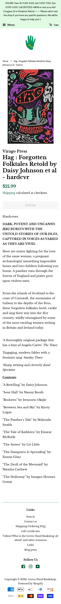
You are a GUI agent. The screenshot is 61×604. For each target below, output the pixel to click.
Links (30, 544)
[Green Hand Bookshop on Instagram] (30, 567)
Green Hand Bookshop (42, 579)
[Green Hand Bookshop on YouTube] (38, 567)
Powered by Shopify (30, 583)
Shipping (9, 193)
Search (30, 516)
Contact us (30, 521)
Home (5, 61)
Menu (11, 24)
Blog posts (30, 549)
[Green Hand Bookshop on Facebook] (23, 567)
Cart (56, 24)
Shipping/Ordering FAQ (30, 526)
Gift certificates (30, 531)
